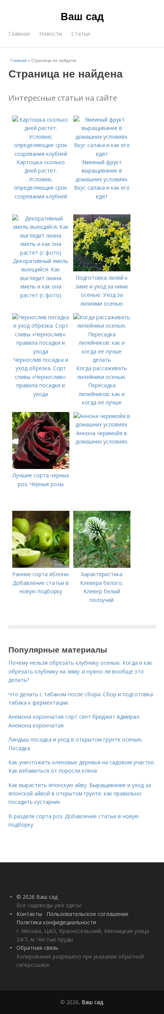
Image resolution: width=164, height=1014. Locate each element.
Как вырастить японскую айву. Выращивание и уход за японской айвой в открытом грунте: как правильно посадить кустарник (79, 793)
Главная (19, 33)
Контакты (29, 913)
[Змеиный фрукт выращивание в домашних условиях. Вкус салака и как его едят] (101, 153)
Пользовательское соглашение (88, 913)
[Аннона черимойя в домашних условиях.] (101, 424)
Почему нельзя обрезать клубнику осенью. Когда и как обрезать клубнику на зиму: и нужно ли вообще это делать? (80, 671)
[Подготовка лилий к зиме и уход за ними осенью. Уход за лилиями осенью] (101, 269)
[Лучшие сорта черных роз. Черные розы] (40, 467)
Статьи (80, 33)
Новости (50, 33)
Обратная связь (37, 947)
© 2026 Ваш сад (37, 896)
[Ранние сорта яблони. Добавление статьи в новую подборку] (40, 565)
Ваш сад (82, 16)
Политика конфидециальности (56, 922)
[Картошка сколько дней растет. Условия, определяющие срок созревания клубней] (40, 153)
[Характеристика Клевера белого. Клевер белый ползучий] (101, 565)
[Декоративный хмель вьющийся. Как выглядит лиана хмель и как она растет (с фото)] (40, 252)
